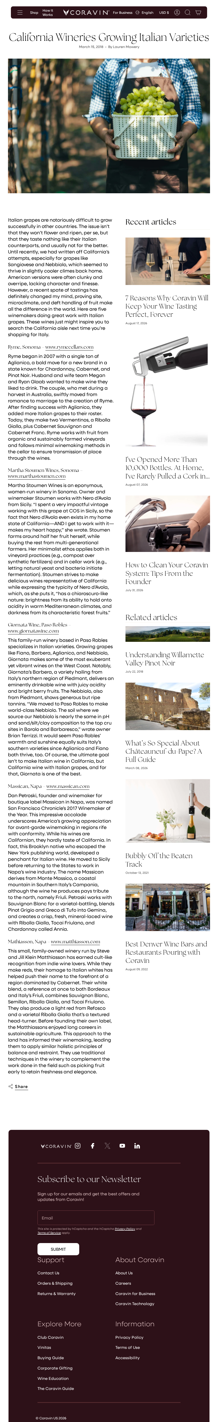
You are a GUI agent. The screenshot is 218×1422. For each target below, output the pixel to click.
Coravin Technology (134, 1303)
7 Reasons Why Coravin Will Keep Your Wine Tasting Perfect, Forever (166, 306)
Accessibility (127, 1357)
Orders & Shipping (55, 1283)
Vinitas (44, 1347)
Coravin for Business (135, 1293)
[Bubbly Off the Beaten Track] (167, 811)
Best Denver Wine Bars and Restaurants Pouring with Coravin (166, 952)
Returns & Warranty (56, 1293)
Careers (123, 1283)
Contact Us (48, 1272)
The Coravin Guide (55, 1388)
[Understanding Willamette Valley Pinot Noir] (167, 634)
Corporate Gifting (55, 1368)
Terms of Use (127, 1347)
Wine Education (53, 1378)
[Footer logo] (56, 1146)
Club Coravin (50, 1337)
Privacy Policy (125, 1229)
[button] (187, 12)
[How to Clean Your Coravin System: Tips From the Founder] (167, 523)
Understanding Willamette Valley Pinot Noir (164, 659)
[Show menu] (20, 12)
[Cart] (198, 12)
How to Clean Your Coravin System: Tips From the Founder (166, 573)
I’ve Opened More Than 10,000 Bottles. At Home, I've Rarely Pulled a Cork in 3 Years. (165, 467)
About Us (124, 1272)
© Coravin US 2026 (51, 1418)
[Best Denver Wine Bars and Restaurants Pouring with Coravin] (167, 907)
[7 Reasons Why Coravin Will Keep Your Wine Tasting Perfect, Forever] (167, 261)
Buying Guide (50, 1357)
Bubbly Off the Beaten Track (158, 860)
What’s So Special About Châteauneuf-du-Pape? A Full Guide (163, 751)
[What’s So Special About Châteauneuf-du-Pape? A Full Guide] (167, 706)
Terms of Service (49, 1233)
